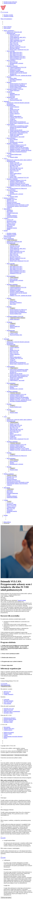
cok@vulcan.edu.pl (5, 685)
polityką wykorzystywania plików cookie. (15, 749)
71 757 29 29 (4, 12)
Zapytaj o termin (22, 600)
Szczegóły (3, 838)
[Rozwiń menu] (1, 11)
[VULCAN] (8, 9)
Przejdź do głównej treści (10, 3)
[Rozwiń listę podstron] (14, 198)
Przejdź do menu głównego (10, 1)
